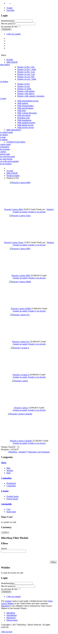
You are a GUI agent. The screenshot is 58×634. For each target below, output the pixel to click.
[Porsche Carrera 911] (20, 315)
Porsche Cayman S (21, 374)
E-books (5, 491)
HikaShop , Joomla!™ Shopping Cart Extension (29, 452)
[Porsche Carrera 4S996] (20, 282)
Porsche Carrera (21, 408)
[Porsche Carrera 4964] (20, 182)
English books (12, 496)
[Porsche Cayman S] (20, 348)
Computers (11, 486)
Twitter (9, 8)
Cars (8, 509)
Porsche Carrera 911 (21, 341)
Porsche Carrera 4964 (13, 209)
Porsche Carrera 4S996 (21, 308)
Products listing (13, 175)
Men (8, 468)
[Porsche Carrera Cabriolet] (20, 414)
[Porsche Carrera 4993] (20, 248)
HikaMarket (11, 615)
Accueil (9, 171)
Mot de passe (6, 23)
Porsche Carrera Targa (14, 242)
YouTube (10, 10)
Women (9, 470)
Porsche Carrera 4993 (21, 275)
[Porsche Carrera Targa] (20, 215)
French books (12, 499)
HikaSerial (11, 618)
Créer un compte (13, 34)
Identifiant (5, 21)
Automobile (6, 504)
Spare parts (11, 512)
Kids (8, 473)
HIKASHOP (12, 173)
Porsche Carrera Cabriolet (21, 441)
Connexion (6, 29)
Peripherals (11, 483)
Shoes (3, 462)
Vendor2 (50, 209)
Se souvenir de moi (9, 26)
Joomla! (8, 601)
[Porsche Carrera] (20, 381)
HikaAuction (12, 620)
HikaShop (5, 606)
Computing (6, 478)
